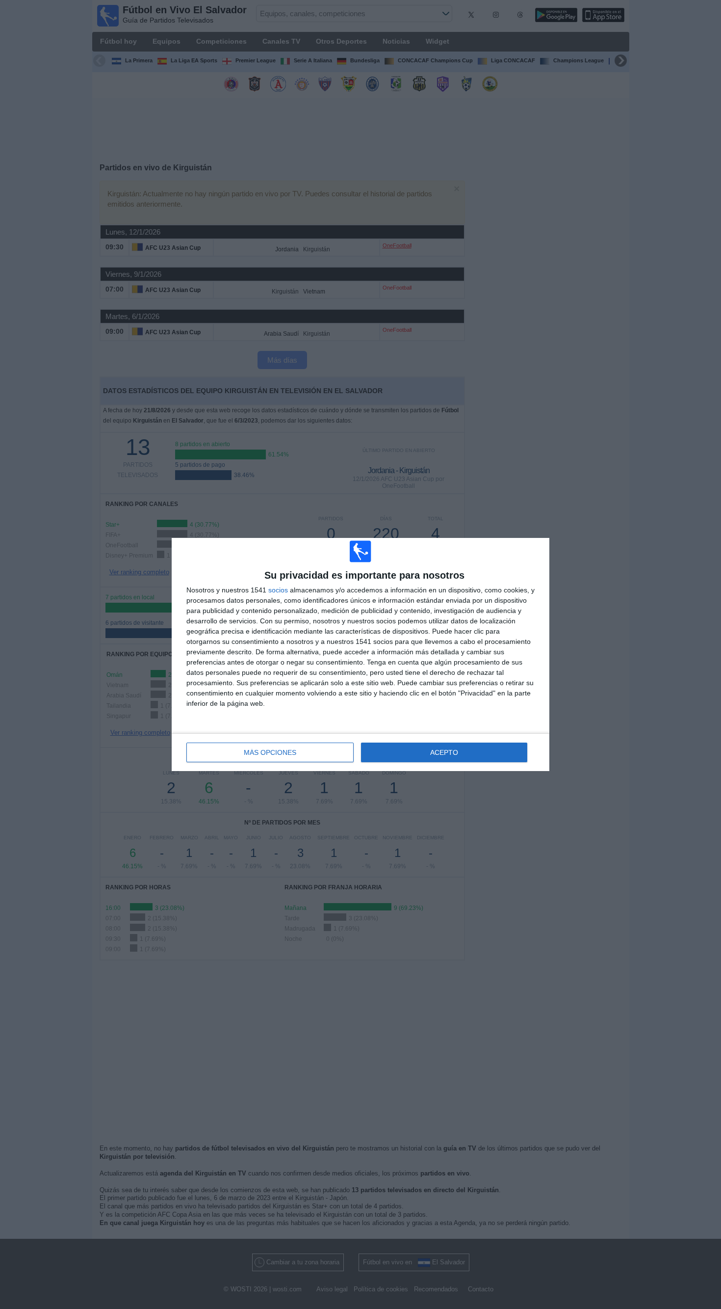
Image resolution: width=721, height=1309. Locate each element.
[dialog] (360, 654)
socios (278, 590)
